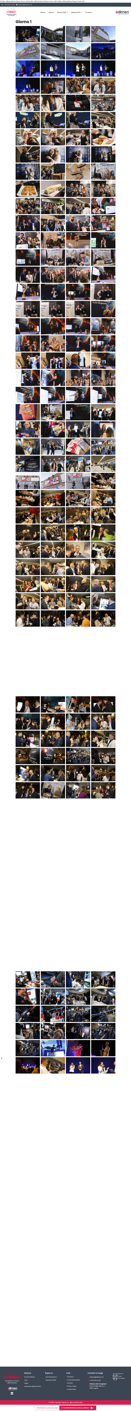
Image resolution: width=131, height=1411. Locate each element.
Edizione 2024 (75, 12)
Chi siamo (88, 12)
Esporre (51, 12)
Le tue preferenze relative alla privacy (75, 1408)
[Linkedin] (12, 1393)
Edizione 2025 (61, 12)
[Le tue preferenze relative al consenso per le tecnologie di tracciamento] (1, 1058)
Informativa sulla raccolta (47, 1408)
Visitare (43, 12)
